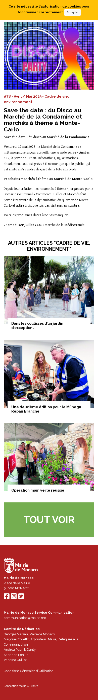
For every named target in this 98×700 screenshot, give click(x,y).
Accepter (72, 12)
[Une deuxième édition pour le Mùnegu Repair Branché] (49, 374)
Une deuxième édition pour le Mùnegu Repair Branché (46, 409)
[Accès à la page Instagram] (14, 597)
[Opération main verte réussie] (49, 457)
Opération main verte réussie (37, 490)
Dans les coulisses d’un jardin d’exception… (37, 325)
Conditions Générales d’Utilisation (29, 671)
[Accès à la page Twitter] (21, 597)
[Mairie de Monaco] (21, 566)
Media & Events (28, 685)
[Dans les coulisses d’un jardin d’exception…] (49, 290)
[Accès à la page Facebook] (6, 597)
